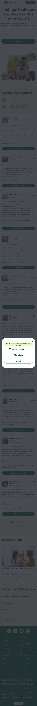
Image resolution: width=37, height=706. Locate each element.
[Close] (32, 341)
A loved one (18, 355)
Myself (18, 361)
